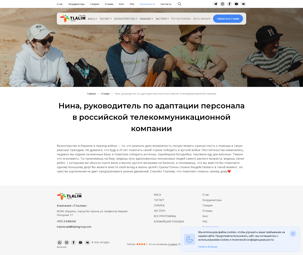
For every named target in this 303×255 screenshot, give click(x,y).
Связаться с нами (228, 18)
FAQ (132, 4)
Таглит (159, 200)
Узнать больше (207, 246)
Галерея (94, 4)
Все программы (181, 18)
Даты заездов (202, 18)
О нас (60, 4)
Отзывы (109, 4)
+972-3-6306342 (66, 221)
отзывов (172, 244)
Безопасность (147, 4)
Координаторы (76, 4)
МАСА (157, 194)
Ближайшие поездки (169, 221)
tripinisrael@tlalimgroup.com (74, 226)
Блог (121, 4)
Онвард (159, 205)
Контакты (166, 4)
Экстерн (159, 210)
